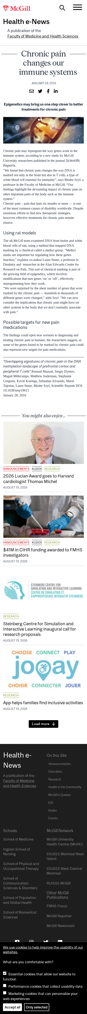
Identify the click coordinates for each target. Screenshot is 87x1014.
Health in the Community (64, 787)
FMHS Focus (57, 906)
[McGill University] (19, 8)
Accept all (12, 1007)
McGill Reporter (59, 916)
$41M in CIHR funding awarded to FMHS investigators (42, 552)
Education (55, 771)
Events (53, 818)
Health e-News (26, 21)
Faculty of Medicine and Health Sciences (42, 36)
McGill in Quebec (59, 795)
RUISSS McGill (59, 883)
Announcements (16, 468)
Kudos (37, 468)
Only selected (37, 1007)
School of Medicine (18, 839)
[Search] (62, 9)
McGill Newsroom (61, 926)
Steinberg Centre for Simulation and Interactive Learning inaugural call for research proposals (39, 629)
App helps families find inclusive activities (43, 702)
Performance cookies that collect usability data (45, 986)
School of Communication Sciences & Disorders (20, 883)
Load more (41, 724)
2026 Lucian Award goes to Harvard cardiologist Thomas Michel (38, 478)
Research (52, 468)
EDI (50, 802)
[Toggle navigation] (77, 7)
